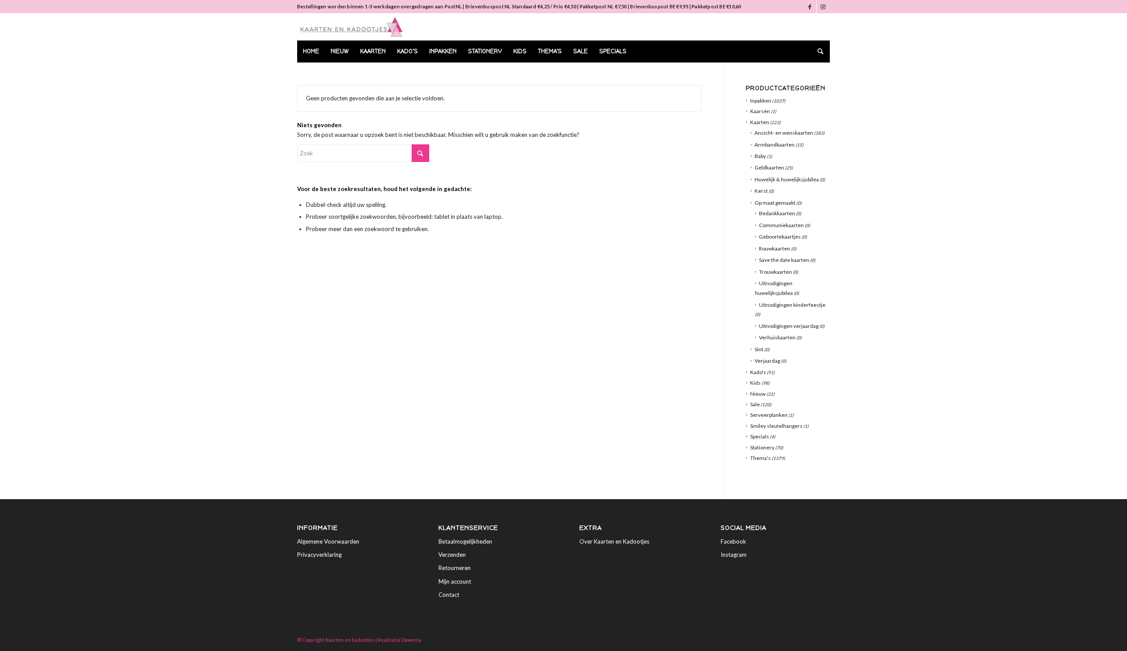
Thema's (760, 458)
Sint (759, 349)
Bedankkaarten (777, 213)
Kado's (758, 372)
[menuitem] (311, 51)
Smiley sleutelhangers (776, 426)
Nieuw (758, 393)
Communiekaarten (781, 225)
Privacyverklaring (319, 554)
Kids (755, 382)
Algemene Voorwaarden (328, 541)
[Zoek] (817, 51)
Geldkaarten (769, 167)
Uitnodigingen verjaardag (788, 326)
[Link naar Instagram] (823, 6)
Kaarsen (760, 111)
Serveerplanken (769, 415)
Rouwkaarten (774, 248)
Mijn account (454, 581)
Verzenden (452, 554)
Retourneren (454, 567)
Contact (448, 594)
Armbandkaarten (775, 144)
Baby (760, 156)
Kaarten (759, 122)
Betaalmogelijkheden (465, 541)
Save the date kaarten (784, 260)
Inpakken (760, 100)
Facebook (733, 541)
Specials (759, 436)
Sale (755, 404)
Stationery (762, 447)
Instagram (734, 554)
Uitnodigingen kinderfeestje (792, 305)
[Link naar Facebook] (809, 6)
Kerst (761, 191)
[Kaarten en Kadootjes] (351, 27)
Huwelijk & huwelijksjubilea (787, 179)
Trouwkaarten (775, 271)
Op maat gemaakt (775, 202)
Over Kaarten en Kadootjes (614, 541)
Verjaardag (767, 360)
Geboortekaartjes (780, 236)
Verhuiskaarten (777, 337)
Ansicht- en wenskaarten (784, 132)
